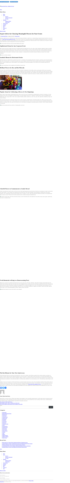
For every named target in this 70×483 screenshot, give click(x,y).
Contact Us (4, 28)
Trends (3, 433)
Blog (4, 466)
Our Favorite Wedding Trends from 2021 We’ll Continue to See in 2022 (11, 404)
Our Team (6, 458)
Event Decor (4, 420)
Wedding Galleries (8, 21)
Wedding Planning (5, 435)
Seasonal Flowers (5, 427)
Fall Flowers (4, 422)
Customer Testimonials (8, 17)
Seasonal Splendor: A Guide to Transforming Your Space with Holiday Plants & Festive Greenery (17, 443)
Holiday (4, 25)
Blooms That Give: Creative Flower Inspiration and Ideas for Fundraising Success (15, 442)
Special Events (5, 23)
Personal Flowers (4, 426)
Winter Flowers (4, 437)
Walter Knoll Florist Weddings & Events (8, 39)
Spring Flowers (4, 429)
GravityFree (2, 481)
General (3, 425)
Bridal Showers (4, 414)
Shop (4, 29)
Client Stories (7, 22)
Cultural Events (4, 418)
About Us (6, 16)
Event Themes (4, 421)
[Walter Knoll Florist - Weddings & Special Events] (7, 6)
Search (1, 405)
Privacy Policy (31, 480)
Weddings (4, 459)
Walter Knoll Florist (4, 36)
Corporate (4, 24)
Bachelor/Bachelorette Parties (6, 413)
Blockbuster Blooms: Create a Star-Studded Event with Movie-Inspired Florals (14, 447)
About (4, 15)
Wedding (3, 434)
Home (4, 14)
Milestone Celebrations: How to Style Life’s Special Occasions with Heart (13, 444)
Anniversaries (4, 412)
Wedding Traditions (5, 436)
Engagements (4, 419)
